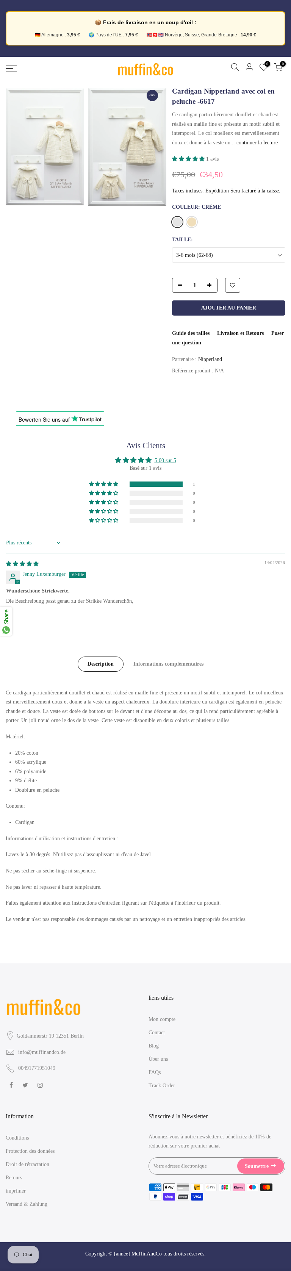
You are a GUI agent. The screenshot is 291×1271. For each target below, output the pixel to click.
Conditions (17, 1138)
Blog (154, 1046)
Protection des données (30, 1151)
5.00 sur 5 (165, 460)
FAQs (155, 1072)
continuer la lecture (256, 142)
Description (101, 664)
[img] (22, 564)
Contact (157, 1032)
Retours (14, 1177)
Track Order (162, 1085)
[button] (189, 159)
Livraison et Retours (240, 333)
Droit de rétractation (27, 1164)
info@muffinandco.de (42, 1052)
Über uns (158, 1059)
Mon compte (162, 1019)
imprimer (16, 1191)
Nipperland (210, 359)
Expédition (217, 191)
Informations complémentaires (168, 664)
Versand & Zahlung (26, 1204)
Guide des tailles (191, 333)
